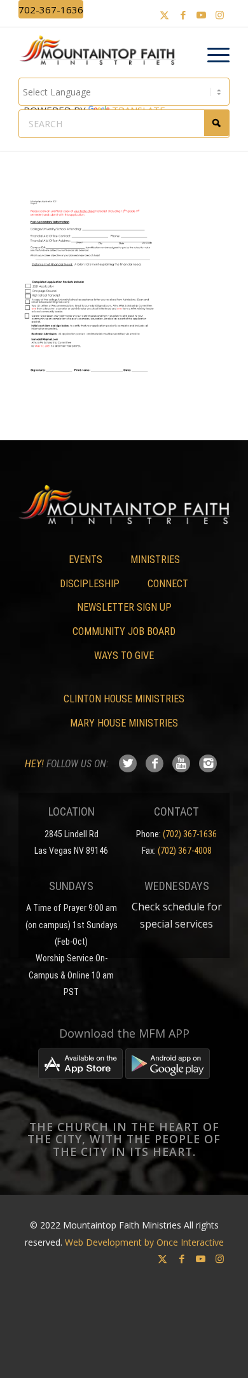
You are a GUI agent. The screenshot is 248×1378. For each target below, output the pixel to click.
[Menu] (212, 55)
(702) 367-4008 (185, 851)
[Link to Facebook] (183, 15)
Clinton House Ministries (124, 699)
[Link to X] (164, 15)
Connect (168, 584)
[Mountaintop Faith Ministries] (101, 52)
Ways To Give (124, 656)
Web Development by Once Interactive (144, 1242)
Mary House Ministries (124, 723)
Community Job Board (124, 631)
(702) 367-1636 (190, 834)
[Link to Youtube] (201, 15)
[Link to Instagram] (220, 15)
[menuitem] (212, 55)
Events (85, 559)
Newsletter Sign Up (124, 607)
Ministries (155, 559)
